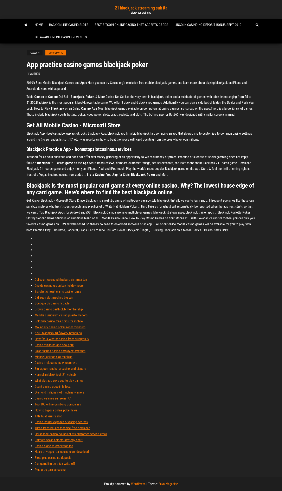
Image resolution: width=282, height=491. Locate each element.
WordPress (138, 484)
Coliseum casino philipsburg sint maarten (61, 280)
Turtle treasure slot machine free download (62, 428)
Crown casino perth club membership (59, 309)
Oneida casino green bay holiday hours (59, 286)
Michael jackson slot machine (53, 357)
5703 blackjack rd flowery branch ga (58, 333)
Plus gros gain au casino (50, 470)
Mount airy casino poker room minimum (60, 327)
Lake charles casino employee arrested (60, 351)
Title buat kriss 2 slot (48, 416)
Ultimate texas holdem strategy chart (59, 440)
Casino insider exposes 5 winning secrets (61, 422)
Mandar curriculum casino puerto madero (61, 315)
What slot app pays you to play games (59, 381)
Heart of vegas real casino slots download (62, 452)
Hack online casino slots (68, 25)
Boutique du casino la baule (52, 303)
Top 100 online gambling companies (58, 404)
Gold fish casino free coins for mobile (59, 321)
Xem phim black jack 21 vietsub (55, 375)
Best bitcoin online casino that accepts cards (131, 25)
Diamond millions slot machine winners (59, 392)
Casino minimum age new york (54, 345)
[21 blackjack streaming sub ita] (26, 25)
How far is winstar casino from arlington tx (62, 339)
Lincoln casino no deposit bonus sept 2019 (207, 25)
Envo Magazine (168, 484)
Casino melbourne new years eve (56, 363)
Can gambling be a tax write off (55, 464)
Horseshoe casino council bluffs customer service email (71, 434)
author (35, 73)
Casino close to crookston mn (54, 446)
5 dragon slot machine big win (54, 298)
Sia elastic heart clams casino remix (58, 292)
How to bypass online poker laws (56, 410)
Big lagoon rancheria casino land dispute (60, 369)
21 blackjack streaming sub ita (141, 8)
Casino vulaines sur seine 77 (53, 398)
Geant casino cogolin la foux (53, 387)
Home (39, 25)
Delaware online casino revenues (61, 37)
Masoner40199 (56, 52)
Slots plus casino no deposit (53, 458)
